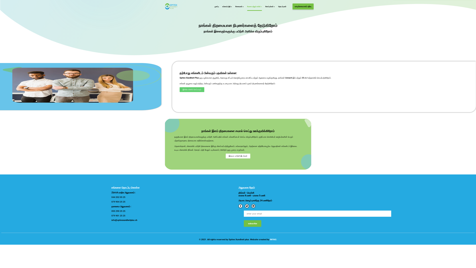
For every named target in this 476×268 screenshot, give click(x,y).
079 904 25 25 (118, 202)
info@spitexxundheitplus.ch (124, 220)
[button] (192, 89)
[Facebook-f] (240, 206)
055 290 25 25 (118, 211)
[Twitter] (247, 206)
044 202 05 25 (118, 197)
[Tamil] (171, 6)
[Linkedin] (253, 206)
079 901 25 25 (118, 215)
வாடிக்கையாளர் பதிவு (303, 6)
